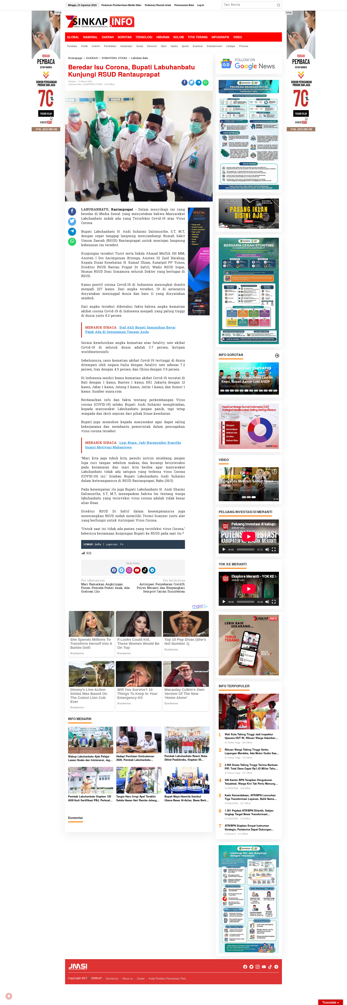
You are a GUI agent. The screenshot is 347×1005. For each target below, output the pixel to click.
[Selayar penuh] (274, 549)
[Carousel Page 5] (242, 391)
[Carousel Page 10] (266, 391)
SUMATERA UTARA (92, 84)
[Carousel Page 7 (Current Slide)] (251, 391)
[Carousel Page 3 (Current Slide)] (254, 497)
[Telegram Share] (199, 83)
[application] (249, 536)
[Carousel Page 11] (270, 391)
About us (127, 978)
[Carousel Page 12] (275, 391)
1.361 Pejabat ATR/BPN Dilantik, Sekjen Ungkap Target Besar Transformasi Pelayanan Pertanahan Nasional (249, 812)
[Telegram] (152, 570)
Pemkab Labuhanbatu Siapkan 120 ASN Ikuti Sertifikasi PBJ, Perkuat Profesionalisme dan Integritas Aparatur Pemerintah (89, 798)
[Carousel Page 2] (227, 391)
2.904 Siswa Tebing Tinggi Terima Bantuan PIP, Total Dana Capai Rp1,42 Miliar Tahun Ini (251, 766)
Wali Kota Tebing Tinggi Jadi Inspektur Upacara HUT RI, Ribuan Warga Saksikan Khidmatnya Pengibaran (250, 736)
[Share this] (185, 83)
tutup (58, 12)
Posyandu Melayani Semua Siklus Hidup (247, 483)
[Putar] (224, 549)
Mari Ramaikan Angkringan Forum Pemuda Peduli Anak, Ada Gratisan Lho (105, 586)
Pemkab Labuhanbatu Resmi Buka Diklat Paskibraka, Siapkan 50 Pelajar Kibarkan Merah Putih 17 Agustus (185, 757)
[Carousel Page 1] (222, 391)
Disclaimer (112, 978)
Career (141, 978)
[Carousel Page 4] (237, 391)
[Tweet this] (192, 83)
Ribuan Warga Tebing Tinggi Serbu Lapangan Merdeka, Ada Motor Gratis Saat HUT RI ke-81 (251, 751)
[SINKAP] (100, 22)
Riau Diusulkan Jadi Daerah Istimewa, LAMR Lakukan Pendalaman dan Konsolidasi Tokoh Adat (243, 379)
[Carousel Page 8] (256, 391)
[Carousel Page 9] (261, 391)
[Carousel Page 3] (232, 391)
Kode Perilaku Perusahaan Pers (167, 978)
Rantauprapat (123, 209)
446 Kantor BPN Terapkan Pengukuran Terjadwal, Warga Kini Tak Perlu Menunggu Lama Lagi (251, 781)
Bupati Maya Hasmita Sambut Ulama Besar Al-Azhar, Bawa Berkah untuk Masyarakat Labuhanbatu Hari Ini (186, 798)
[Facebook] (114, 570)
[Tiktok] (145, 570)
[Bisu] (267, 549)
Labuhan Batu (75, 84)
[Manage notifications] (9, 996)
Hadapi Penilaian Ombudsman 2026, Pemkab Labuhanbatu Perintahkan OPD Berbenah (135, 758)
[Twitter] (121, 570)
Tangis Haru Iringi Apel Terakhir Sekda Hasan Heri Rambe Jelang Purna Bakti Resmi (136, 798)
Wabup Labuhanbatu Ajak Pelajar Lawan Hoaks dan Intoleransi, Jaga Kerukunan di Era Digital (89, 758)
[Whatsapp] (206, 83)
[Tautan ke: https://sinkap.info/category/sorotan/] (277, 355)
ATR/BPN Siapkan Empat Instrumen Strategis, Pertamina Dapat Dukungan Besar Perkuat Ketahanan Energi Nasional (251, 827)
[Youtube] (137, 570)
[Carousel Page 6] (246, 391)
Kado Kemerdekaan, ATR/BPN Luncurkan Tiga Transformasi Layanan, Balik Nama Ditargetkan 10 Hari (250, 797)
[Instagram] (129, 570)
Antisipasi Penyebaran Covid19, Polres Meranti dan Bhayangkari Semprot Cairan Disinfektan (161, 586)
